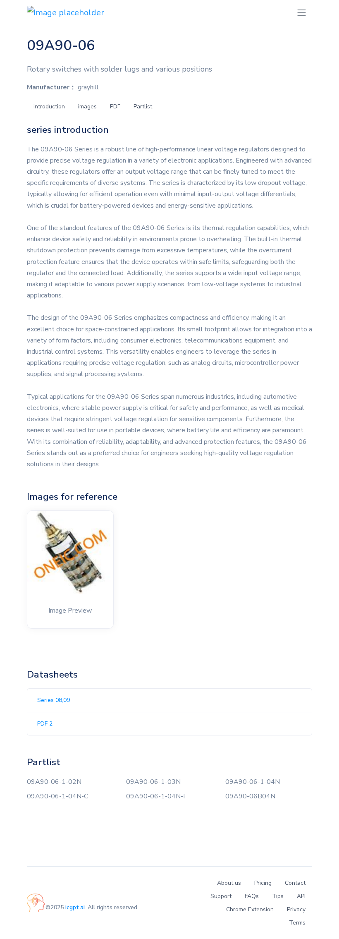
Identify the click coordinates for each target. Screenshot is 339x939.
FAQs (252, 896)
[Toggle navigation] (301, 12)
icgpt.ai (75, 907)
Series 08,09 (53, 700)
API (301, 896)
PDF (115, 106)
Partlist (143, 106)
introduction (49, 106)
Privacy (296, 909)
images (87, 106)
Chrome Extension (250, 909)
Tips (278, 896)
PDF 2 (45, 724)
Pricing (263, 883)
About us (229, 883)
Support (221, 896)
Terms (297, 923)
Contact (295, 883)
